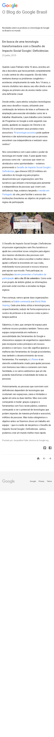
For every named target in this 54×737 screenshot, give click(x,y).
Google (33, 481)
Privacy (42, 481)
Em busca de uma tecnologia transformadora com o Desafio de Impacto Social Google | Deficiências (25, 46)
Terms (49, 481)
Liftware (34, 359)
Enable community (22, 301)
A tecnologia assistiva (25, 132)
